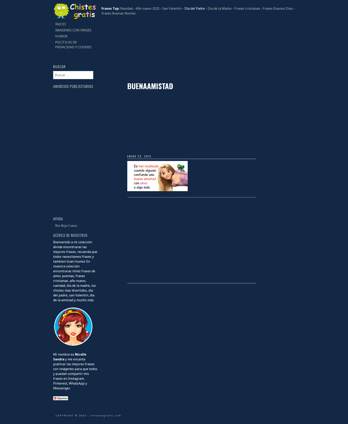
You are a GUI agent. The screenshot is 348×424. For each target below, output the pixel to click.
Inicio (60, 24)
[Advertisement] (198, 49)
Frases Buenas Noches (119, 13)
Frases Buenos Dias (278, 8)
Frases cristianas (247, 8)
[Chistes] (75, 19)
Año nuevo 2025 (148, 8)
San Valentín (172, 8)
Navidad (126, 8)
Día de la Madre (220, 8)
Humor (61, 36)
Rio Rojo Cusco (66, 225)
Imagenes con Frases (73, 30)
